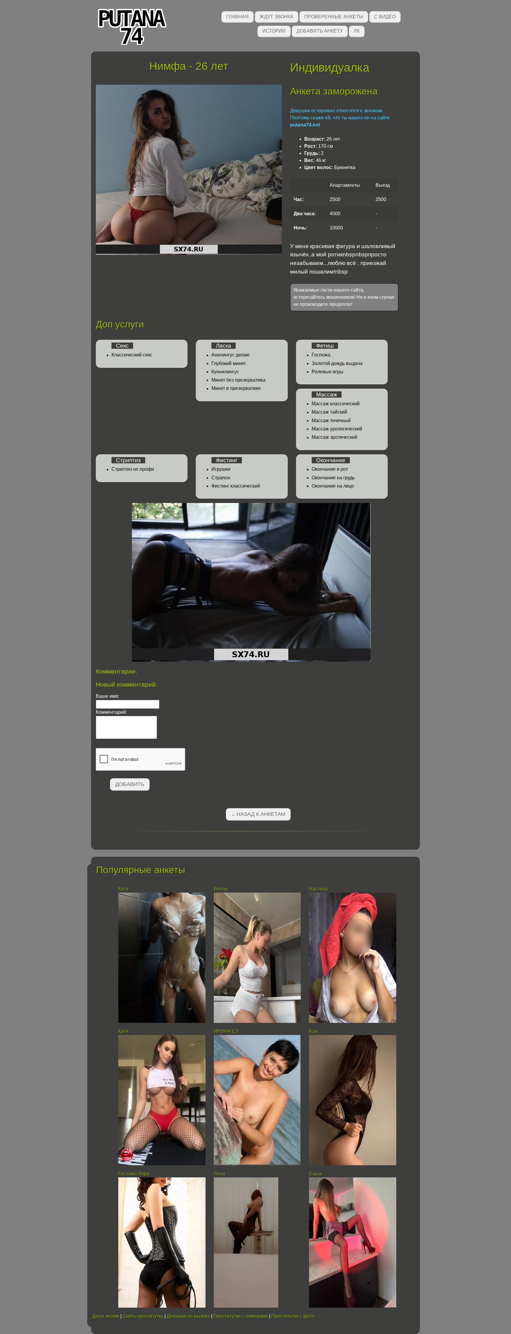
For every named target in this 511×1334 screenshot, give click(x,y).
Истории (274, 30)
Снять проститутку (143, 1316)
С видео (385, 16)
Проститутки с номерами (241, 1316)
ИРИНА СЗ (226, 1031)
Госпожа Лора (133, 1173)
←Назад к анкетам (258, 814)
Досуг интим (105, 1316)
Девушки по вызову (188, 1316)
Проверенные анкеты (333, 16)
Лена (220, 1173)
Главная (237, 16)
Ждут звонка (276, 16)
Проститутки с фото (293, 1316)
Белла (220, 888)
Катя (123, 888)
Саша (315, 1173)
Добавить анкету (320, 30)
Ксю (313, 1031)
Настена (318, 888)
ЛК (357, 30)
